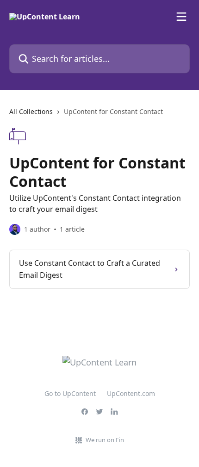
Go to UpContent (70, 393)
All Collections (31, 111)
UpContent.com (131, 393)
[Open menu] (181, 16)
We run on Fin (105, 440)
